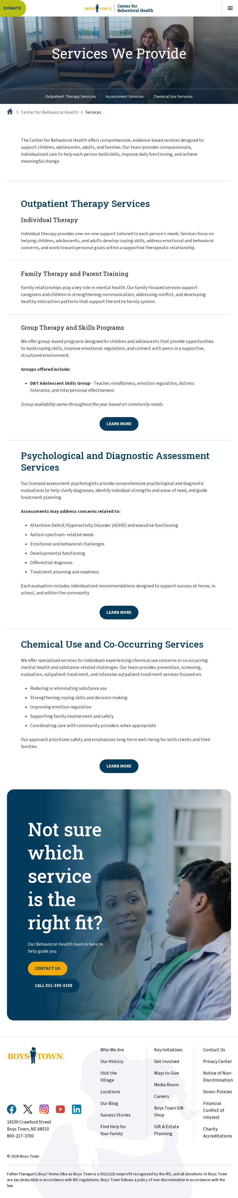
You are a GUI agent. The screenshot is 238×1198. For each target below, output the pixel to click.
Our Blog (109, 1103)
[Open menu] (230, 8)
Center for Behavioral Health (49, 112)
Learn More (119, 424)
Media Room (166, 1085)
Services (93, 112)
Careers (161, 1096)
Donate (12, 8)
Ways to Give (166, 1073)
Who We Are (112, 1050)
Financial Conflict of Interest (213, 1110)
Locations (110, 1092)
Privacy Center (217, 1061)
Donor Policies (217, 1092)
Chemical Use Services (173, 97)
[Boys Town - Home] (44, 1055)
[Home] (10, 112)
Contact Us (47, 968)
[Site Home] (119, 8)
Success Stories (115, 1115)
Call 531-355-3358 (53, 986)
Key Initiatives (168, 1050)
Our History (111, 1061)
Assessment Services (125, 97)
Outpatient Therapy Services (70, 97)
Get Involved (166, 1061)
